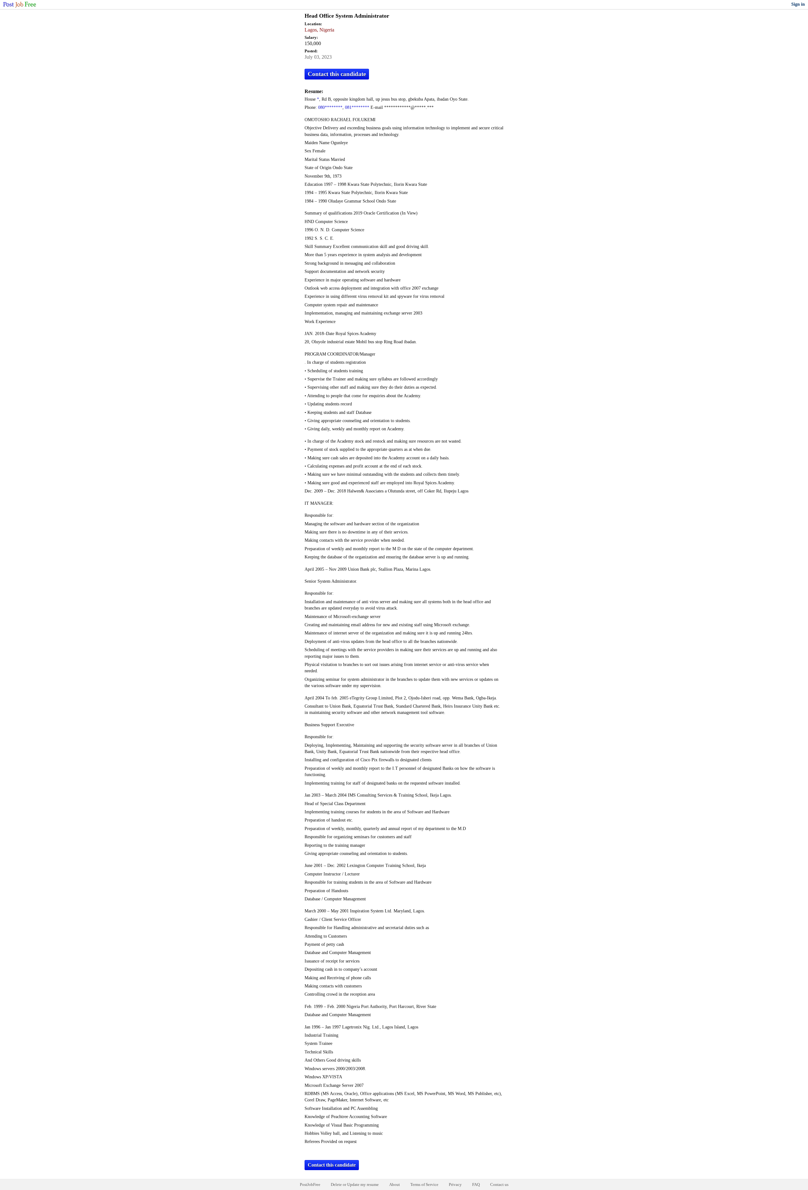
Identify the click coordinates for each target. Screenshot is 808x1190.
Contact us (499, 1184)
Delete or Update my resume (355, 1184)
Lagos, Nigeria (319, 29)
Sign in (798, 4)
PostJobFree (310, 1184)
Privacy (455, 1184)
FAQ (476, 1184)
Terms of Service (424, 1184)
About (394, 1184)
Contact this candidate (337, 74)
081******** (357, 107)
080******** (330, 107)
